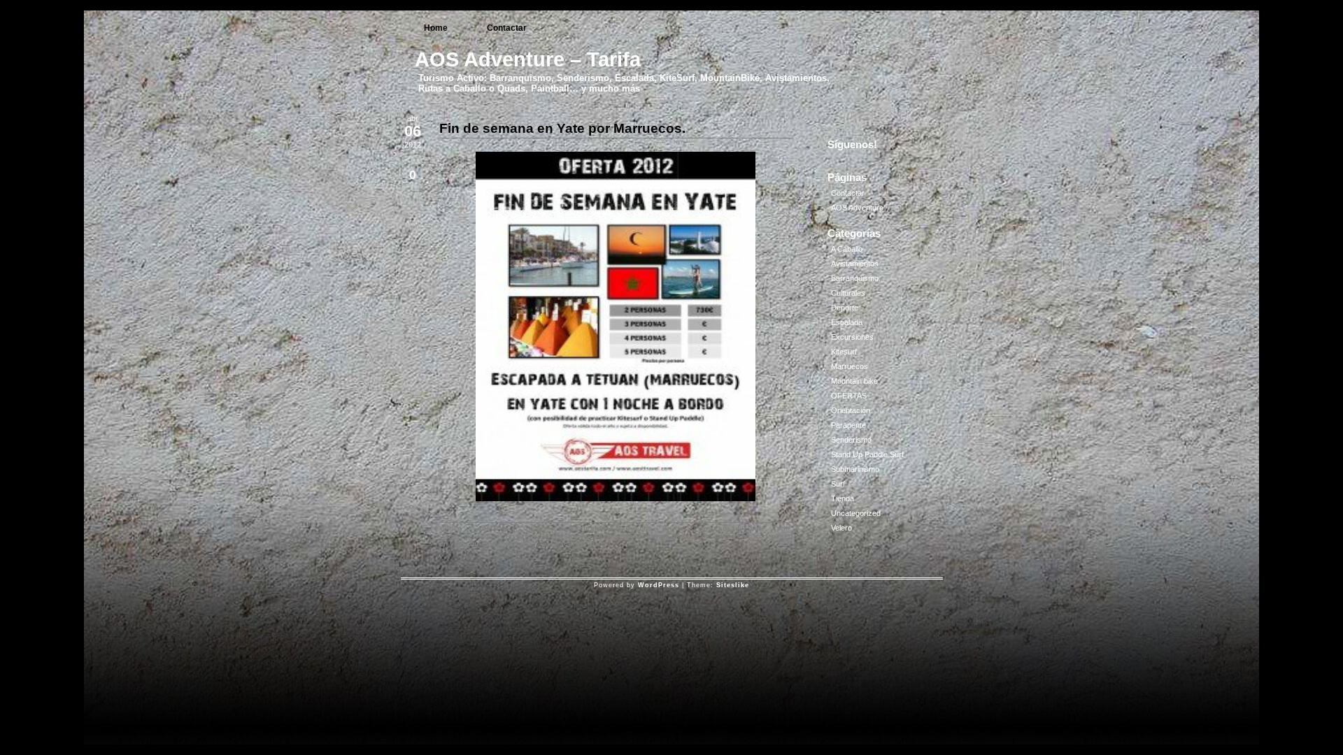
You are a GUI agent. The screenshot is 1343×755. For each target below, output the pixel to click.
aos (705, 528)
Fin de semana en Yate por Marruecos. (562, 128)
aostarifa (493, 528)
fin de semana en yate (631, 536)
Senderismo (851, 440)
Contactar (507, 28)
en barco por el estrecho (548, 536)
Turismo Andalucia (500, 543)
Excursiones (591, 528)
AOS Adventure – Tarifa (528, 59)
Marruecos (634, 528)
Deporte (844, 307)
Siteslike (732, 585)
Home (436, 28)
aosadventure (741, 528)
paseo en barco (740, 536)
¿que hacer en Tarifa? (574, 543)
